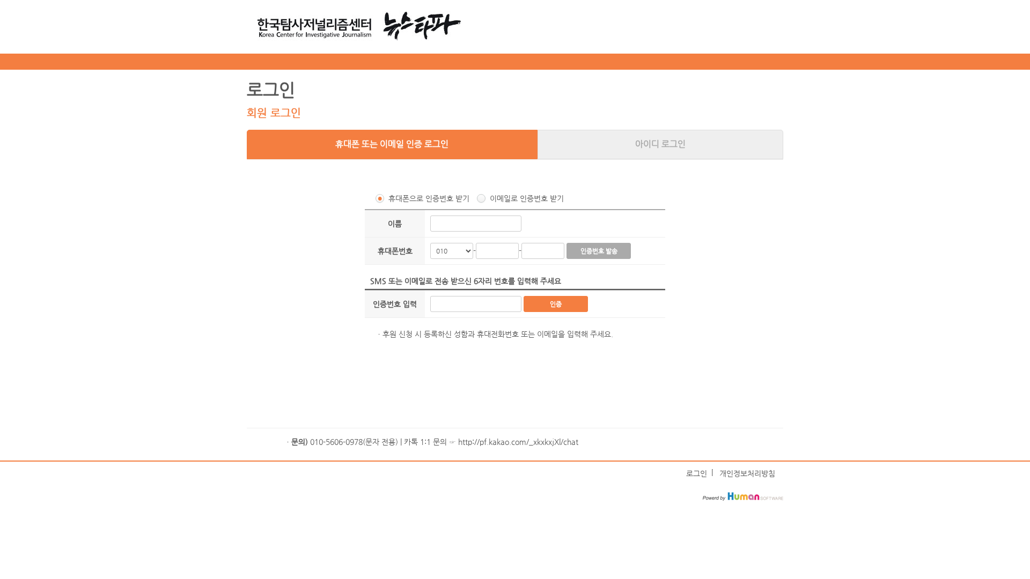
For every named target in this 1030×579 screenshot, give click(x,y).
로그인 (696, 473)
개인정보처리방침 (747, 473)
